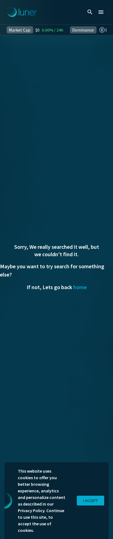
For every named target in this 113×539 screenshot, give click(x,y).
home (80, 287)
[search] (89, 12)
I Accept (90, 500)
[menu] (100, 12)
